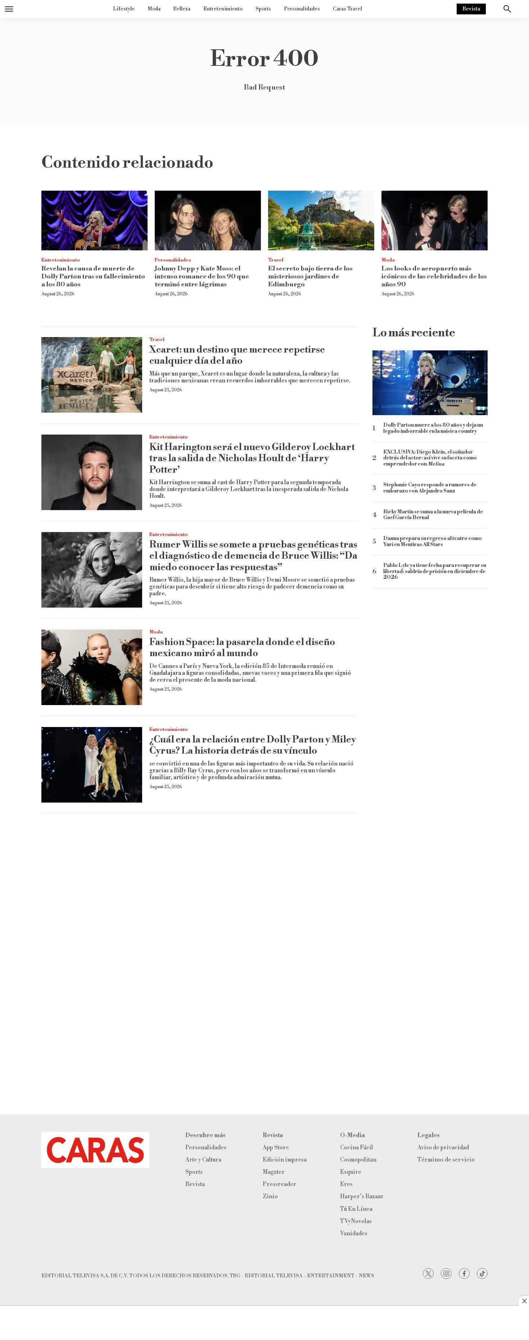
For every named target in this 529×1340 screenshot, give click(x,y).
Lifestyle (124, 9)
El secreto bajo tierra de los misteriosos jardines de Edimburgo (310, 276)
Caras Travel (347, 9)
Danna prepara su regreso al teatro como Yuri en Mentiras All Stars (432, 542)
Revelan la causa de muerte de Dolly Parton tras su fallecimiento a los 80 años (93, 276)
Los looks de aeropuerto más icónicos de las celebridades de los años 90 (434, 276)
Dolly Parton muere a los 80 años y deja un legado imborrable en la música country (433, 428)
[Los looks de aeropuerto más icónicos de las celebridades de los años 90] (434, 220)
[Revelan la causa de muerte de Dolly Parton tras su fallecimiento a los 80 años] (94, 220)
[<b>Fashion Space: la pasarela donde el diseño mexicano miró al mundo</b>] (91, 667)
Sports (263, 9)
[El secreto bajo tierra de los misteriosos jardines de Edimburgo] (321, 220)
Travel (275, 260)
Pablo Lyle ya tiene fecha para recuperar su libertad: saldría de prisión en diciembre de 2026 (434, 572)
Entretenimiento (223, 9)
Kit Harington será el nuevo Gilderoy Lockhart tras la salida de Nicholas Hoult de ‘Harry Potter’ (252, 458)
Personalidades (302, 9)
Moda (154, 9)
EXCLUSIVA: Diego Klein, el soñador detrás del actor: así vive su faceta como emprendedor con (430, 458)
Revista (471, 9)
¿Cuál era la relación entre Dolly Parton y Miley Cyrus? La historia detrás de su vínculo (252, 745)
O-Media (352, 1135)
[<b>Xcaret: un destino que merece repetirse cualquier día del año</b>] (91, 375)
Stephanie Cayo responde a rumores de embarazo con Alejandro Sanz (429, 488)
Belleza (181, 9)
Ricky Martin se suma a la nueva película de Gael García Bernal (433, 515)
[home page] (95, 1150)
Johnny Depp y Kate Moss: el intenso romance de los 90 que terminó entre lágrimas (202, 276)
